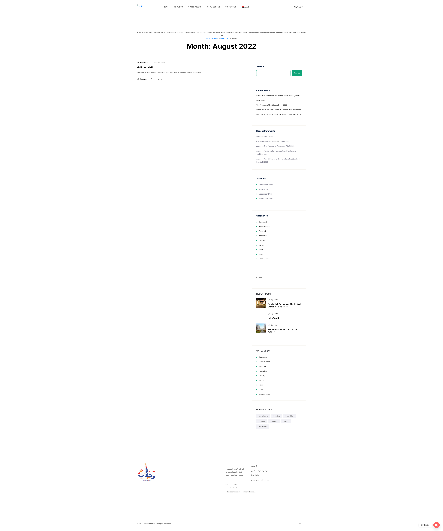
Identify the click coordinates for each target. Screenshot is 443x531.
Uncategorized (143, 62)
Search (260, 66)
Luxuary (262, 240)
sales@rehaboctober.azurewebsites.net (241, 492)
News (261, 249)
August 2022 (264, 189)
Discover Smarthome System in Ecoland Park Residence (278, 110)
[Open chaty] (436, 525)
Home (166, 7)
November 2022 (266, 185)
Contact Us (230, 7)
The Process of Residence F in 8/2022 (271, 105)
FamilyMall (289, 416)
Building (277, 416)
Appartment (263, 416)
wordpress (263, 426)
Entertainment (264, 226)
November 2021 (266, 198)
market (261, 245)
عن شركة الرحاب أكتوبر (259, 470)
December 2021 (265, 194)
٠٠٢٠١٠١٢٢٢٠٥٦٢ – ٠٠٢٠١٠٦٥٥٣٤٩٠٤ (233, 485)
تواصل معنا (255, 475)
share (261, 254)
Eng (299, 524)
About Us (178, 7)
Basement (263, 222)
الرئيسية (254, 466)
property (274, 421)
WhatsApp (298, 7)
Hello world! (145, 67)
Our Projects (194, 7)
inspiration (263, 236)
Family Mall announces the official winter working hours (278, 95)
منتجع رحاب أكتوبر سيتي (260, 480)
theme (286, 421)
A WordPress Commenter (266, 141)
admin (144, 79)
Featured (262, 231)
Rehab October (149, 523)
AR (305, 524)
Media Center (213, 7)
